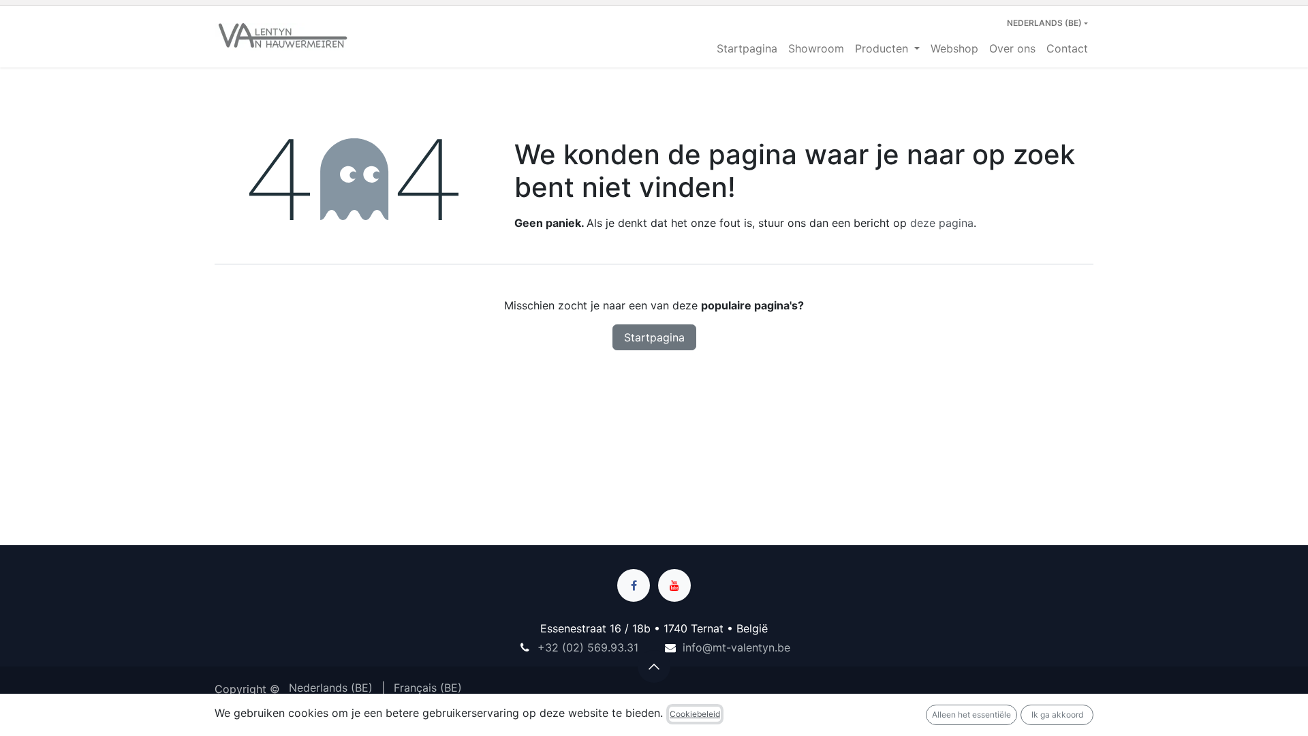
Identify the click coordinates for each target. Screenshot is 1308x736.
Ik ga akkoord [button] (1057, 714)
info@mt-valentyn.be (736, 647)
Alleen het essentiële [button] (971, 714)
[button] (654, 666)
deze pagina (942, 223)
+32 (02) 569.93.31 (588, 647)
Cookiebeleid (695, 714)
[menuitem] (747, 48)
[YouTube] (674, 585)
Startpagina (654, 337)
